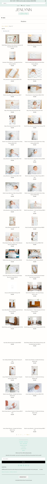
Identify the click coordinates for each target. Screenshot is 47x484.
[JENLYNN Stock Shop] (23, 11)
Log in (18, 5)
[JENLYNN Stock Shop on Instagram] (26, 465)
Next (28, 434)
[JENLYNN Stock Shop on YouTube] (21, 465)
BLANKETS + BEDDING (23, 441)
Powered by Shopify (28, 480)
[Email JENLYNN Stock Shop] (28, 465)
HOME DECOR (23, 448)
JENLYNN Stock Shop (21, 480)
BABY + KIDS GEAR (23, 443)
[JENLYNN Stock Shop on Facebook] (19, 465)
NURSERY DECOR (23, 445)
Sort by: (3, 28)
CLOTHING (24, 447)
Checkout (28, 5)
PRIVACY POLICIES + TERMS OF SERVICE (9, 472)
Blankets (23, 21)
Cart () (23, 5)
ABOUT (23, 450)
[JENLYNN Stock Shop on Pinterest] (23, 465)
